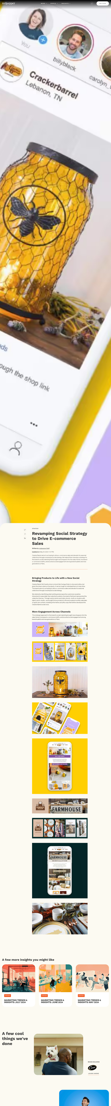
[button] (43, 3)
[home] (8, 3)
